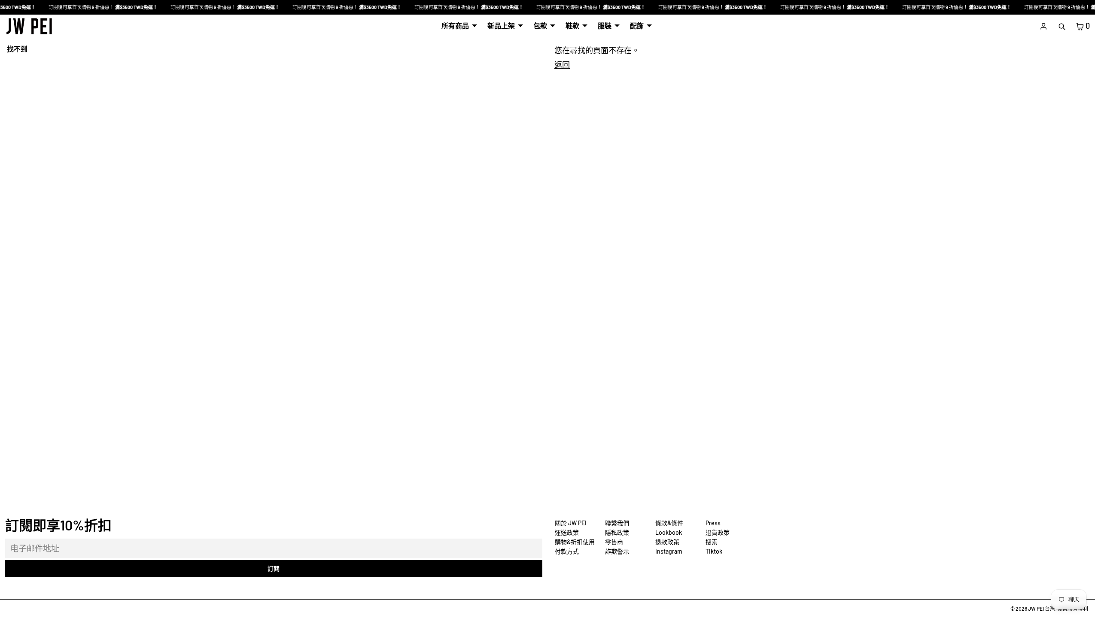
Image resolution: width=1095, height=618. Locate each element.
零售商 (614, 541)
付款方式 (567, 551)
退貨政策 (718, 532)
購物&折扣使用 (575, 541)
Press (713, 523)
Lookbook (668, 532)
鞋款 (572, 25)
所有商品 (455, 25)
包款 (540, 25)
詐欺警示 (617, 551)
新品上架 (501, 25)
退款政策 (667, 541)
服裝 (604, 25)
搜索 (712, 541)
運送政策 (567, 532)
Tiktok (714, 551)
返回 (562, 65)
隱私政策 (617, 532)
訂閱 (274, 568)
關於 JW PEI (571, 523)
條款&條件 (669, 523)
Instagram (668, 551)
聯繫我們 (617, 523)
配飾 (637, 25)
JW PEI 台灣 (1041, 609)
